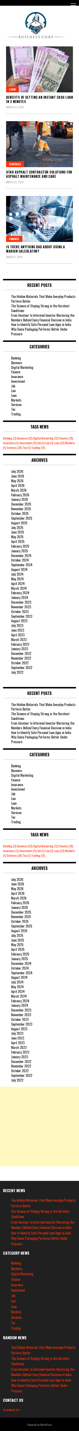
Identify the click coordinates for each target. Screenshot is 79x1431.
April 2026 (18, 485)
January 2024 (19, 597)
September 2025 (21, 518)
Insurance (17, 376)
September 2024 (21, 564)
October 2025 (20, 513)
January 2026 (19, 499)
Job (13, 386)
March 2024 (19, 588)
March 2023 (19, 639)
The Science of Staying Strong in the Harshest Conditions (40, 308)
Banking (16, 358)
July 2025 (17, 527)
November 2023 (21, 606)
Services (15, 164)
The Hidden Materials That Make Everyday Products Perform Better (43, 299)
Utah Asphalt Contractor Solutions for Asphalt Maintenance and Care (39, 174)
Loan (12, 89)
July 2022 (17, 672)
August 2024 (19, 569)
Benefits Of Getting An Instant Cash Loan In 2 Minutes (39, 99)
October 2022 (20, 662)
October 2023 (20, 611)
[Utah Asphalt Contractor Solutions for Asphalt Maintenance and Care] (39, 144)
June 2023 (17, 630)
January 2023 (19, 648)
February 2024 (20, 592)
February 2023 (20, 644)
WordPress (46, 1424)
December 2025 (21, 504)
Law (13, 390)
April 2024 (18, 583)
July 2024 (17, 574)
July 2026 (17, 471)
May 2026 (17, 480)
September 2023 (21, 616)
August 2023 (19, 620)
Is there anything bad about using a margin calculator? (35, 249)
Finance (14, 239)
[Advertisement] (39, 1126)
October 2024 (20, 560)
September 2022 (21, 667)
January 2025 (19, 550)
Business (16, 362)
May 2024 (17, 578)
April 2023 (18, 634)
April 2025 (18, 541)
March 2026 (19, 490)
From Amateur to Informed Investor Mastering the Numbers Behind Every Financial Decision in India (42, 317)
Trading (16, 414)
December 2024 (21, 555)
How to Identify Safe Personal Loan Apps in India (41, 324)
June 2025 (17, 532)
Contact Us (11, 1410)
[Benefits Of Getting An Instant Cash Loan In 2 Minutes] (39, 69)
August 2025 (19, 522)
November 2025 (21, 508)
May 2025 (17, 536)
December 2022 (21, 653)
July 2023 (17, 625)
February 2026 (20, 494)
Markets (16, 400)
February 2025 (20, 546)
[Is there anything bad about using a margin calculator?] (39, 219)
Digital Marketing (22, 367)
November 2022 (21, 658)
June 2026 (17, 476)
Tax (13, 409)
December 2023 (21, 602)
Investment (18, 381)
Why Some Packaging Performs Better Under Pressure (39, 331)
